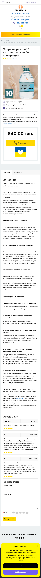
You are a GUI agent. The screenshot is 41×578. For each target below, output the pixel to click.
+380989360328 (20, 13)
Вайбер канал (20, 572)
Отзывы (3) (18, 172)
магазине (19, 398)
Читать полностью (9, 124)
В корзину (22, 143)
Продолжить (9, 519)
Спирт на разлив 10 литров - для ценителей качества (20, 42)
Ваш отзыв (8, 494)
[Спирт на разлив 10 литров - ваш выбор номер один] (20, 82)
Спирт (7, 40)
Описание (6, 172)
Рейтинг (7, 513)
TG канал (20, 566)
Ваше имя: (8, 485)
